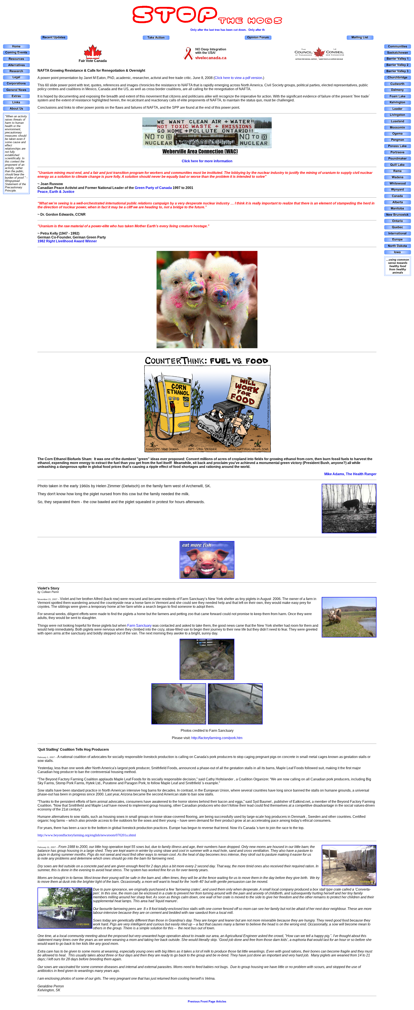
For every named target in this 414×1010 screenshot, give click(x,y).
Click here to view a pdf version (238, 78)
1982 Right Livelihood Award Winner (67, 241)
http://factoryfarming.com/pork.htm (216, 738)
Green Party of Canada (153, 188)
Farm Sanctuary (139, 625)
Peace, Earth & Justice (56, 191)
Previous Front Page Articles (207, 1001)
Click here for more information (207, 161)
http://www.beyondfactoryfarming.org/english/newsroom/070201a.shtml (87, 835)
